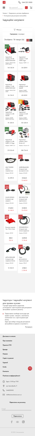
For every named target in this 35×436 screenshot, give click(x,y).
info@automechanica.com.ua (13, 395)
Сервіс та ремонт (8, 358)
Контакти (6, 371)
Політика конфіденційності (11, 376)
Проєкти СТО (7, 345)
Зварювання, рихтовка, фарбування (19, 13)
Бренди (5, 349)
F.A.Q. (5, 367)
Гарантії (5, 362)
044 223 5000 (27, 2)
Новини (5, 354)
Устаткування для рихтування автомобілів (15, 16)
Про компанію (7, 341)
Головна (5, 13)
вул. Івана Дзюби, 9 (11, 386)
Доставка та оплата (9, 336)
